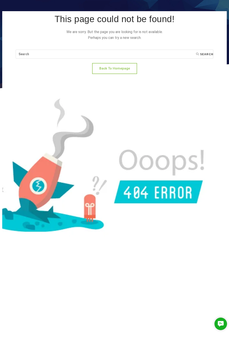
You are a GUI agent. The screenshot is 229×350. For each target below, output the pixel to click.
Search (206, 54)
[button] (220, 324)
